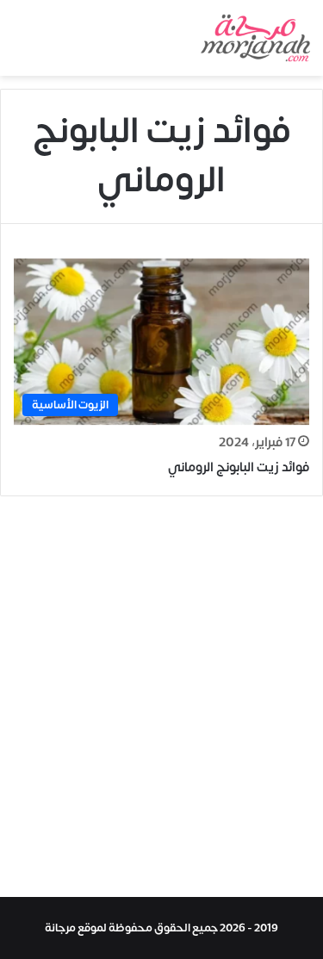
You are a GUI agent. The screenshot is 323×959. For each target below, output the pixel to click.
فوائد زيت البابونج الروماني (238, 467)
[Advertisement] (161, 700)
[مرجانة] (255, 38)
